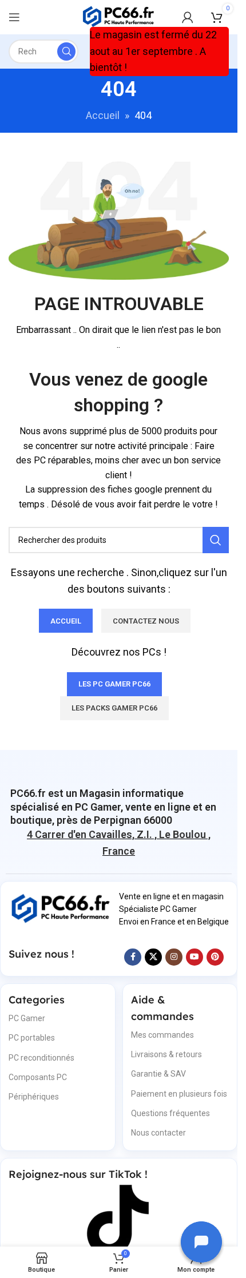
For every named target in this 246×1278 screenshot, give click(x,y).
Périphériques (34, 1096)
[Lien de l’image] (61, 908)
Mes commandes (162, 1034)
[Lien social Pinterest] (215, 957)
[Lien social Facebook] (132, 957)
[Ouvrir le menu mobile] (14, 17)
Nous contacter (158, 1132)
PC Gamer (27, 1018)
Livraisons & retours (166, 1054)
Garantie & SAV (158, 1073)
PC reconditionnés (41, 1057)
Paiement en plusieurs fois (179, 1093)
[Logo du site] (119, 16)
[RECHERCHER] (66, 51)
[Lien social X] (153, 957)
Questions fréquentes (170, 1113)
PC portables (32, 1037)
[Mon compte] (187, 17)
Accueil (103, 115)
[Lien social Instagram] (173, 957)
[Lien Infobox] (118, 807)
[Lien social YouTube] (194, 957)
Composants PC (38, 1077)
